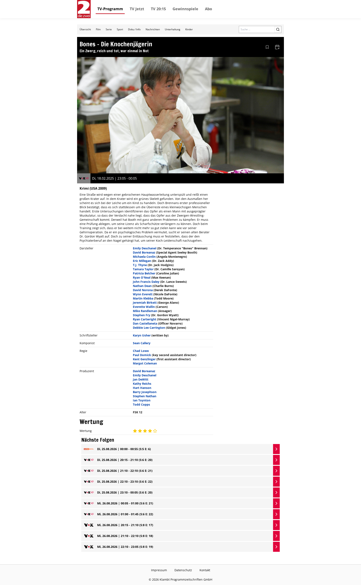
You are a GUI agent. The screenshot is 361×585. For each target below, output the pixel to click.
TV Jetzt (137, 8)
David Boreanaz (144, 252)
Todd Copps (141, 404)
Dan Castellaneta (145, 323)
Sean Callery (141, 343)
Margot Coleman (145, 363)
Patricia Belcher (144, 273)
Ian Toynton (141, 400)
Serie (109, 29)
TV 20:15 (158, 8)
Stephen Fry (141, 315)
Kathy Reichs (142, 384)
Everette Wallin (144, 307)
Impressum (159, 570)
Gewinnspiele (185, 8)
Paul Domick (142, 355)
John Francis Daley (146, 282)
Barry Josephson (144, 392)
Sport (120, 29)
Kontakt (205, 570)
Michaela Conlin (144, 257)
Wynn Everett (143, 294)
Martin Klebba (143, 298)
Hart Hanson (142, 388)
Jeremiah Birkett (145, 303)
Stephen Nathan (144, 396)
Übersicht (85, 29)
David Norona (143, 290)
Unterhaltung (172, 29)
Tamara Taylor (143, 269)
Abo (208, 8)
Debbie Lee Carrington (149, 328)
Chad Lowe (141, 351)
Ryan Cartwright (144, 319)
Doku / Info (134, 29)
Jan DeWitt (140, 379)
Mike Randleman (145, 311)
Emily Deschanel (144, 248)
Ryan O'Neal (141, 277)
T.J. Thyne (140, 265)
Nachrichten (153, 29)
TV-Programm (110, 8)
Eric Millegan (142, 261)
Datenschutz (183, 570)
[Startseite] (84, 9)
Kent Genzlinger (144, 359)
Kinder (189, 29)
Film (98, 29)
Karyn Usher (142, 335)
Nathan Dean (142, 286)
